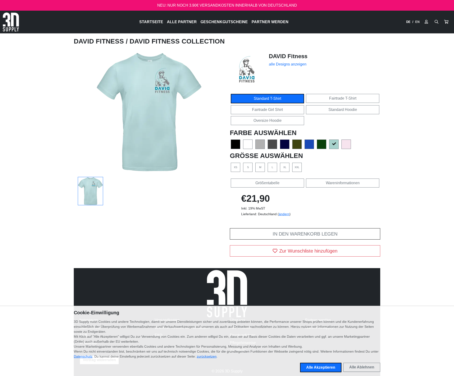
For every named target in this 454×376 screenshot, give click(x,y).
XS (235, 167)
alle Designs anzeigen (287, 64)
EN (417, 22)
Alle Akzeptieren (320, 367)
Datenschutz (83, 356)
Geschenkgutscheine (224, 22)
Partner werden (270, 22)
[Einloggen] (426, 22)
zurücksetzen (207, 356)
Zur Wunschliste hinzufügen (308, 251)
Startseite (151, 22)
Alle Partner (182, 22)
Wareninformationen (343, 183)
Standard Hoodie (342, 110)
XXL (297, 167)
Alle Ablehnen (361, 367)
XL (284, 167)
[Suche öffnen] (436, 22)
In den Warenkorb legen (305, 233)
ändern (284, 214)
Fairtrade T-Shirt (342, 98)
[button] (446, 22)
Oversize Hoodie (267, 120)
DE (408, 22)
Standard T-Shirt (267, 98)
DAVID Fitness (100, 41)
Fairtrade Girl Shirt (267, 110)
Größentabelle (267, 183)
